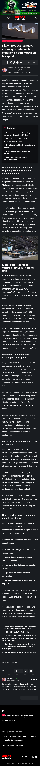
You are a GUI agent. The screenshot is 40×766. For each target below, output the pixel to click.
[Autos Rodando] (20, 18)
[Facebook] (30, 756)
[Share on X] (10, 62)
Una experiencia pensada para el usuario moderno (17, 158)
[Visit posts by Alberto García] (4, 70)
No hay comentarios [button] (30, 698)
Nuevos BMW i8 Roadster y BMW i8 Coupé (20, 652)
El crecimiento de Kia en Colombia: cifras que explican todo (18, 140)
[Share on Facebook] (7, 62)
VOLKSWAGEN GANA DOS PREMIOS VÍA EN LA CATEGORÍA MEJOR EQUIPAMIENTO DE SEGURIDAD (19, 638)
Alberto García (11, 67)
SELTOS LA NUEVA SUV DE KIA (16, 632)
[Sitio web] (31, 679)
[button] (4, 18)
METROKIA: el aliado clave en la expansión (17, 152)
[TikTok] (37, 679)
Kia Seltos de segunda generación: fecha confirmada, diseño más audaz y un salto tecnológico (18, 646)
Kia (4, 41)
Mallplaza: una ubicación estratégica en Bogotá (19, 146)
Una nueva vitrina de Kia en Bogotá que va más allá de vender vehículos (19, 134)
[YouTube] (34, 679)
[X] (32, 756)
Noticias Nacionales (15, 41)
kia (16, 663)
